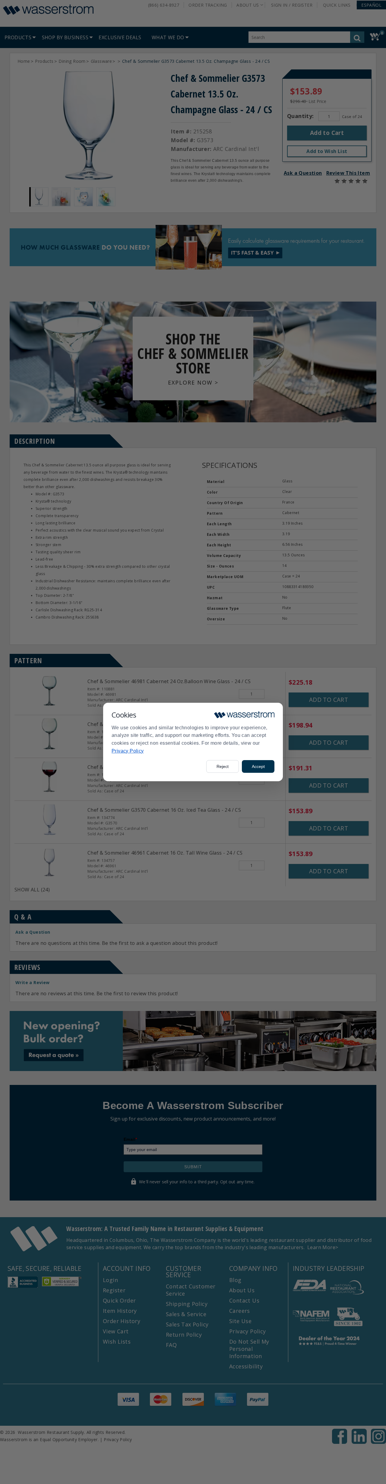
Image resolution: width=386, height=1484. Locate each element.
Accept (258, 766)
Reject (223, 766)
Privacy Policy (128, 750)
